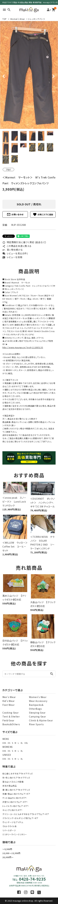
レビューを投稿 (12, 257)
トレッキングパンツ (36, 19)
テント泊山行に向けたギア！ (14, 797)
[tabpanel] (29, 75)
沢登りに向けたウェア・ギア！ (15, 802)
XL (22, 742)
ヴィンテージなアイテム (12, 822)
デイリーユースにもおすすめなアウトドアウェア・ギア (25, 814)
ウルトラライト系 (9, 826)
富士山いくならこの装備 (13, 781)
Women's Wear (17, 19)
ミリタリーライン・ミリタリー (14, 834)
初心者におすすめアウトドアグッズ (17, 773)
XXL (26, 742)
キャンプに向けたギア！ (12, 810)
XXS (4, 742)
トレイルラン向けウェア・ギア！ (15, 806)
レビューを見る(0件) (15, 253)
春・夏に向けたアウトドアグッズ (16, 789)
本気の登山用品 (9, 785)
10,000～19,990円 (11, 853)
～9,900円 (7, 849)
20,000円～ (8, 857)
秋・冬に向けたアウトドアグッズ (16, 777)
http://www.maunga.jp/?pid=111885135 (22, 347)
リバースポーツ (9, 830)
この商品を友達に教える (16, 246)
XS (9, 742)
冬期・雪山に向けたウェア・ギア (16, 793)
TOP (4, 19)
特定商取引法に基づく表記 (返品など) (24, 242)
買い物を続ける (12, 249)
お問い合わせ (15, 214)
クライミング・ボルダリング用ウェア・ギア (20, 818)
